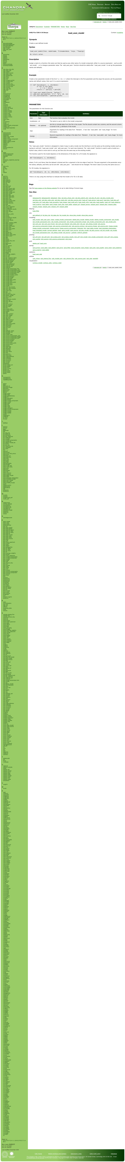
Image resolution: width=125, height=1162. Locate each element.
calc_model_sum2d (8, 80)
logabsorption (7, 485)
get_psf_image (7, 305)
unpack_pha (46, 206)
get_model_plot (111, 222)
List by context (6, 34)
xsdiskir (5, 905)
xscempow (6, 876)
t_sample (73, 232)
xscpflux (5, 898)
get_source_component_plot (62, 226)
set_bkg (5, 660)
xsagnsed (6, 797)
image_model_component (41, 228)
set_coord (6, 663)
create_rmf (6, 126)
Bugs (67, 26)
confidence (6, 102)
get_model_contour (8, 276)
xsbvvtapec (6, 861)
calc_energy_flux (45, 258)
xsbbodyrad (6, 802)
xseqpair (5, 918)
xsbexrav (5, 813)
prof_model (6, 591)
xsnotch (5, 974)
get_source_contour (78, 226)
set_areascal (6, 653)
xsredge (5, 1011)
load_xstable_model (9, 482)
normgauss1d (7, 506)
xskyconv (6, 956)
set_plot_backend (8, 685)
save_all (5, 618)
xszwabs (5, 1130)
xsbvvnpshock (7, 856)
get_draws (6, 239)
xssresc (5, 1029)
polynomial (6, 581)
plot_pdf (107, 237)
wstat (4, 788)
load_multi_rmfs (83, 202)
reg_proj (5, 604)
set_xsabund (6, 704)
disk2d (5, 148)
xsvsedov (6, 1077)
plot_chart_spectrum (9, 542)
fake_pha (6, 166)
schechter (6, 647)
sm (4, 749)
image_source (54, 228)
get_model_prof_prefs (9, 282)
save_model (65, 230)
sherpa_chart (7, 715)
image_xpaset (7, 413)
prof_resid (6, 592)
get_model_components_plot (11, 270)
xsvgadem (6, 1061)
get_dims (5, 238)
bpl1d (4, 63)
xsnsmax (5, 982)
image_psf (6, 404)
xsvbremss (6, 1051)
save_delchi (52, 248)
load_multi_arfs (73, 202)
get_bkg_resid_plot (61, 200)
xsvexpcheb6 (7, 1060)
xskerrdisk (6, 954)
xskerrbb (5, 951)
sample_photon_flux (9, 617)
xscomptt (6, 894)
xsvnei (5, 1068)
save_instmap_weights (9, 630)
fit (3, 170)
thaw (4, 760)
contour (5, 118)
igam (4, 385)
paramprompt (7, 525)
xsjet (4, 948)
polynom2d (6, 580)
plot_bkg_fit (6, 533)
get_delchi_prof (7, 236)
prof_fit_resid (7, 588)
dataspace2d (46, 198)
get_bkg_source (7, 201)
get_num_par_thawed (62, 224)
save (4, 643)
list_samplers (7, 447)
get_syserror (6, 354)
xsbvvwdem (6, 862)
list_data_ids (55, 215)
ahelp (104, 22)
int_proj (5, 417)
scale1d (5, 645)
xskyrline (5, 957)
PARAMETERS (55, 26)
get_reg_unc (6, 318)
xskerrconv (6, 953)
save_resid (108, 248)
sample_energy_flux (8, 614)
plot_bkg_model (7, 535)
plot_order (6, 560)
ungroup (5, 766)
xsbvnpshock (7, 844)
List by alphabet (7, 33)
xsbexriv (5, 814)
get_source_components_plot (11, 335)
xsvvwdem (6, 1091)
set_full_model (104, 230)
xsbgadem (6, 815)
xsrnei (5, 1017)
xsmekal (5, 968)
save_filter (67, 248)
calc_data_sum (7, 74)
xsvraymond (6, 1074)
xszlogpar (6, 1117)
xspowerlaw (6, 1002)
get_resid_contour (8, 320)
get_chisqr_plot (7, 208)
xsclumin (5, 884)
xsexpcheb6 (6, 923)
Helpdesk (114, 1154)
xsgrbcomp (6, 934)
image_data (6, 394)
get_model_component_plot (96, 222)
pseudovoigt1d (7, 597)
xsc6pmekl (6, 869)
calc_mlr (5, 79)
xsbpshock (6, 824)
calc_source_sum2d (9, 85)
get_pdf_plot (45, 237)
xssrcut (5, 1028)
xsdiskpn (5, 911)
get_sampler (6, 333)
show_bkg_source (87, 215)
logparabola (6, 487)
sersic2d (5, 651)
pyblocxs (5, 598)
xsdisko (5, 909)
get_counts (6, 216)
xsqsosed (6, 1006)
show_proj (6, 738)
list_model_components (10, 440)
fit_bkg (5, 168)
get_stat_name (7, 351)
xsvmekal (6, 1065)
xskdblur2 (6, 949)
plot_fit (5, 552)
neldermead (6, 502)
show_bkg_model (75, 215)
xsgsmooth (6, 938)
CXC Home (92, 4)
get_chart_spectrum (9, 206)
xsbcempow (6, 804)
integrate (80, 228)
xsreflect (5, 1012)
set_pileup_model (56, 232)
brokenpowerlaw (8, 65)
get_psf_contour (8, 304)
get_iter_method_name (9, 258)
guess (5, 373)
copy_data (6, 119)
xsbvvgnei (6, 854)
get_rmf (5, 328)
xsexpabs (6, 922)
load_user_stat (37, 254)
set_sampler (6, 695)
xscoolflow (6, 897)
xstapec (5, 1035)
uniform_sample (82, 232)
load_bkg (107, 200)
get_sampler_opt (8, 332)
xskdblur (5, 950)
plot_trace (68, 239)
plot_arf (5, 526)
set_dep (5, 669)
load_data (45, 202)
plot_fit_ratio (6, 549)
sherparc (5, 714)
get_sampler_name (8, 330)
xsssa (5, 1030)
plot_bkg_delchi (7, 528)
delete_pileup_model (9, 141)
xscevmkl (6, 877)
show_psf (6, 740)
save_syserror (37, 250)
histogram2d (7, 378)
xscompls (6, 887)
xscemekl (6, 875)
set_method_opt (8, 677)
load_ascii (100, 200)
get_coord (6, 215)
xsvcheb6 (6, 1054)
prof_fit (5, 589)
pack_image (53, 204)
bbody (5, 55)
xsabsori (5, 793)
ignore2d (5, 388)
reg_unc (5, 605)
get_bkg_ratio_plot (48, 200)
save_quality (100, 248)
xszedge (5, 1111)
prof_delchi (6, 586)
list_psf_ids (6, 445)
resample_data (7, 608)
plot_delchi (6, 545)
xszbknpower (7, 1106)
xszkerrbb (6, 1116)
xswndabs (6, 1096)
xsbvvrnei (6, 859)
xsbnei (5, 821)
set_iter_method (7, 676)
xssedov (5, 1018)
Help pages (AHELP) (8, 31)
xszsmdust (6, 1124)
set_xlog (5, 702)
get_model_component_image (76, 222)
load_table (45, 204)
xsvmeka (5, 1066)
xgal (4, 792)
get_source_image (91, 226)
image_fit (5, 397)
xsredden (6, 1010)
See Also (73, 26)
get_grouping (7, 251)
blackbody (6, 59)
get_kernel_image (8, 261)
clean (52, 219)
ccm (4, 92)
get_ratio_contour (8, 313)
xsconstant (6, 895)
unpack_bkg (103, 204)
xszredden (6, 1123)
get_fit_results (7, 249)
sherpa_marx (7, 719)
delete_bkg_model (78, 219)
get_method (6, 267)
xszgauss (6, 1112)
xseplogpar (6, 917)
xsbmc (5, 820)
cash (4, 91)
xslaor (5, 960)
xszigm (5, 1114)
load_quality (100, 202)
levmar (5, 428)
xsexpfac (5, 926)
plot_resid (6, 567)
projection (6, 594)
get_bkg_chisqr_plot (67, 198)
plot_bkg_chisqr (7, 527)
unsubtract (6, 780)
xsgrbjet (5, 936)
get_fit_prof (6, 248)
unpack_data (112, 204)
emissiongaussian (8, 154)
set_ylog (5, 711)
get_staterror (7, 349)
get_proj (5, 303)
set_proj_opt (6, 687)
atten (4, 50)
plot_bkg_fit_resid (8, 532)
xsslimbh (5, 1022)
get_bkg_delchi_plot (81, 198)
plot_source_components (10, 571)
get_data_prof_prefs (9, 228)
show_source (7, 741)
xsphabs (5, 998)
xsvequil (5, 1058)
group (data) (6, 372)
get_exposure (7, 243)
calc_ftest (6, 76)
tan (4, 759)
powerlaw (6, 582)
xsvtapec (5, 1078)
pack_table (68, 204)
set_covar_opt (7, 665)
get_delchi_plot (7, 233)
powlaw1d (6, 583)
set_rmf (5, 691)
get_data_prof (7, 229)
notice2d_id (6, 508)
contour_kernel (7, 110)
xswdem (5, 1095)
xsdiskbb (5, 904)
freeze (5, 172)
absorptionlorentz (8, 45)
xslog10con (6, 961)
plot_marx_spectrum (9, 555)
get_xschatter (7, 358)
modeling (120, 32)
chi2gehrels (6, 96)
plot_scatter (36, 239)
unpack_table (63, 206)
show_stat (6, 742)
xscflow (5, 878)
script (4, 648)
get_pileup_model (91, 224)
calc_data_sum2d (8, 73)
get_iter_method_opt (9, 259)
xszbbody (6, 1105)
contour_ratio (47, 263)
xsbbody (5, 803)
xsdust (5, 914)
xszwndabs (6, 1131)
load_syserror (37, 204)
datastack (54, 198)
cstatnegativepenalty (9, 127)
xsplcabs (5, 1000)
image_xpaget (7, 411)
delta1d (5, 144)
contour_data (7, 107)
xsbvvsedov (6, 860)
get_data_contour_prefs (10, 222)
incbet (5, 414)
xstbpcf (5, 1041)
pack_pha (61, 204)
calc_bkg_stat (7, 70)
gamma (5, 176)
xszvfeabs (6, 1128)
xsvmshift (6, 1067)
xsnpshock (6, 976)
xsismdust (6, 946)
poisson (5, 577)
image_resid (6, 406)
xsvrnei (5, 1075)
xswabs (5, 1094)
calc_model (6, 82)
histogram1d (6, 377)
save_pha (92, 248)
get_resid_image (8, 321)
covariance (6, 121)
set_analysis (6, 652)
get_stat (5, 352)
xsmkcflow (6, 971)
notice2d (5, 511)
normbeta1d (6, 505)
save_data (44, 248)
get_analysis (6, 180)
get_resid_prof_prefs (9, 323)
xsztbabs (6, 1125)
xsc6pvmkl (6, 870)
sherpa (5, 722)
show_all (5, 724)
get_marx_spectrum (9, 264)
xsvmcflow (6, 1063)
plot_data (6, 544)
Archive (107, 4)
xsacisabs (6, 794)
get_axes (5, 184)
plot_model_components (10, 556)
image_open (6, 403)
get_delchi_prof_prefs (9, 234)
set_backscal (7, 656)
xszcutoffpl (6, 1108)
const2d (5, 106)
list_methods (7, 437)
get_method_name (8, 265)
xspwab (5, 1005)
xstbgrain (6, 1040)
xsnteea (5, 984)
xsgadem (6, 929)
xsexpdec (6, 925)
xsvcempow (6, 1052)
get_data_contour (8, 223)
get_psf (5, 307)
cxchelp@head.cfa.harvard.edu (35, 1158)
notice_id (5, 512)
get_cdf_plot (37, 237)
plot (4, 576)
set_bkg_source (94, 230)
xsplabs (5, 999)
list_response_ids (8, 446)
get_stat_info (7, 350)
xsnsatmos (6, 978)
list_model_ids (64, 215)
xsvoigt (5, 1071)
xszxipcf (5, 1134)
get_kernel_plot (7, 262)
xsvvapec (6, 1079)
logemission (6, 486)
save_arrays (36, 248)
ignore (5, 392)
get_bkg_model (7, 193)
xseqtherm (6, 920)
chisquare (6, 99)
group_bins (6, 367)
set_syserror (6, 699)
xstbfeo (5, 1038)
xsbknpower (6, 819)
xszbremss (6, 1107)
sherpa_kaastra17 (8, 718)
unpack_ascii (95, 204)
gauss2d (5, 178)
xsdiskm (5, 907)
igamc (5, 383)
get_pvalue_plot (56, 237)
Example (47, 26)
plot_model (84, 237)
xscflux (5, 880)
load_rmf (107, 202)
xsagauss (6, 796)
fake (59, 198)
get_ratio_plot (7, 316)
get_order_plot (74, 224)
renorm (5, 607)
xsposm (5, 1001)
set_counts (6, 664)
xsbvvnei (5, 855)
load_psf (5, 469)
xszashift (5, 1102)
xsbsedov (6, 827)
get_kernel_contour (8, 260)
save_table (45, 250)
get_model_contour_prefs (10, 274)
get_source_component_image (42, 226)
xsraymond (6, 1007)
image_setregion (8, 408)
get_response (7, 326)
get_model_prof (7, 283)
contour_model (37, 263)
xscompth (6, 893)
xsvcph (5, 1057)
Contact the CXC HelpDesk (109, 19)
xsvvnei (5, 1084)
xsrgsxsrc (6, 1016)
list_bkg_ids (46, 215)
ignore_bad (6, 389)
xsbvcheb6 (6, 833)
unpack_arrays (85, 204)
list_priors (6, 443)
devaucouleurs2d (8, 147)
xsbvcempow (7, 832)
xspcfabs (6, 991)
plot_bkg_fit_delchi (8, 530)
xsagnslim (6, 798)
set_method (6, 679)
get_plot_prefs (7, 296)
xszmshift (6, 1118)
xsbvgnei (5, 842)
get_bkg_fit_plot (94, 198)
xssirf (4, 1021)
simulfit (5, 746)
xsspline (5, 1027)
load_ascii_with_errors (9, 453)
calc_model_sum (57, 258)
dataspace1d (37, 198)
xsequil (5, 921)
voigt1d (5, 784)
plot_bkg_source (8, 538)
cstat (4, 129)
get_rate (5, 312)
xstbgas (5, 1039)
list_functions (7, 435)
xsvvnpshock (7, 1085)
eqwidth (95, 258)
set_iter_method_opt (9, 675)
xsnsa (5, 979)
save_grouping (75, 248)
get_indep (6, 253)
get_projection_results (9, 299)
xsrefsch (5, 1013)
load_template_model (40, 230)
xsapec (5, 799)
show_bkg (6, 727)
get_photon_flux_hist (9, 294)
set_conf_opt (7, 662)
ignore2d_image (7, 387)
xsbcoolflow (6, 808)
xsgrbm (5, 937)
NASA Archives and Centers (57, 1154)
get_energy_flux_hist (9, 240)
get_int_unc (6, 256)
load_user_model (8, 480)
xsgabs (5, 928)
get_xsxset (6, 362)
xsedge (5, 915)
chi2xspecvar (7, 98)
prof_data (6, 584)
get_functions (7, 250)
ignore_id (5, 391)
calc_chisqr (36, 258)
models (5, 495)
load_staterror (115, 202)
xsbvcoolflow (7, 836)
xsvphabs (6, 1072)
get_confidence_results (9, 209)
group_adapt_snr (8, 365)
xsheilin (5, 940)
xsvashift (5, 1050)
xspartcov (6, 990)
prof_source (6, 593)
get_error (5, 242)
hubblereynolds (7, 379)
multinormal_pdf (7, 497)
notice (5, 513)
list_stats (5, 448)
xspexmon (6, 994)
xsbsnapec (6, 828)
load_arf (85, 200)
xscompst (6, 891)
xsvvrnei (5, 1088)
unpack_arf (76, 204)
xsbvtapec (6, 849)
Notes (63, 26)
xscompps (6, 889)
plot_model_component (95, 237)
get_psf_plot (6, 306)
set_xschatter (7, 705)
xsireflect (5, 944)
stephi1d (5, 752)
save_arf (5, 619)
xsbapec (5, 800)
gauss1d (5, 177)
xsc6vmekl (6, 871)
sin (4, 747)
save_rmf (6, 637)
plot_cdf (77, 237)
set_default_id (7, 668)
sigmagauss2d (7, 744)
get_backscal (7, 186)
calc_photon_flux (68, 258)
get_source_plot (103, 226)
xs (4, 1135)
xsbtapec (6, 830)
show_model (7, 737)
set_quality (6, 690)
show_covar (6, 730)
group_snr (6, 369)
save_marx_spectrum (9, 631)
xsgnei (5, 932)
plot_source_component (57, 239)
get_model (115, 219)
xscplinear (6, 900)
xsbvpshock (6, 845)
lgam (4, 429)
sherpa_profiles (7, 720)
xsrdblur (5, 1009)
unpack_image (37, 206)
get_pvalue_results (68, 237)
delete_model (89, 219)
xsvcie (5, 1055)
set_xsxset (6, 709)
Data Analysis (116, 4)
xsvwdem (6, 1092)
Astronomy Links (76, 1154)
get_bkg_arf (6, 187)
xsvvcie (5, 1080)
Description (39, 26)
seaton (5, 649)
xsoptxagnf (6, 988)
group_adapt (6, 366)
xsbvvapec (6, 850)
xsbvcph (5, 837)
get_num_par (37, 224)
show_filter (6, 732)
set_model (113, 230)
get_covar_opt (7, 219)
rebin (4, 602)
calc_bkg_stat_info (8, 69)
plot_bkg (5, 539)
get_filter (5, 244)
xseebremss (6, 916)
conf (4, 103)
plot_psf (5, 564)
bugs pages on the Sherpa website (46, 188)
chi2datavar (6, 95)
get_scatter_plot (7, 334)
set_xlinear (6, 701)
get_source (101, 224)
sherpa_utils (6, 721)
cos (4, 120)
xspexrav (5, 995)
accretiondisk (7, 47)
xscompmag (6, 888)
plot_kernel (6, 554)
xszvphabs (6, 1129)
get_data (5, 231)
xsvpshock (6, 1073)
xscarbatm (6, 873)
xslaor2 (5, 959)
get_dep (5, 237)
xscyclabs (6, 903)
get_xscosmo (7, 360)
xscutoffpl (6, 901)
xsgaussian (6, 931)
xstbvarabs (6, 1044)
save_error (59, 248)
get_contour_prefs (8, 214)
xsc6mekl (6, 867)
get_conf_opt (7, 210)
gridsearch (6, 363)
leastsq (5, 426)
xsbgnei (5, 816)
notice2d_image (7, 510)
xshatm (5, 939)
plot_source (44, 239)
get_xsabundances (8, 356)
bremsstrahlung (7, 64)
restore (5, 610)
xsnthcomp (6, 985)
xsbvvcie (5, 852)
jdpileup (5, 423)
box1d (5, 60)
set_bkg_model (84, 230)
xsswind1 (6, 1034)
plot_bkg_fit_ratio (8, 531)
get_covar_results (8, 220)
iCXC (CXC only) (95, 1154)
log (4, 488)
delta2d (5, 145)
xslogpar (5, 963)
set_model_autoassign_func (41, 232)
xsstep (5, 1033)
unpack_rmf (55, 206)
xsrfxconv (6, 1015)
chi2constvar (7, 93)
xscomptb (6, 892)
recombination (7, 603)
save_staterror (117, 248)
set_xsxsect (6, 708)
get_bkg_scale (7, 199)
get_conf (5, 212)
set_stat (5, 698)
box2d (5, 62)
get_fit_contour (7, 245)
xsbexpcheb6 (7, 811)
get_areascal (6, 181)
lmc (4, 450)
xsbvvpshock (7, 858)
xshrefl (5, 943)
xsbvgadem (6, 841)
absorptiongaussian (8, 44)
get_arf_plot (6, 182)
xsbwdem (6, 866)
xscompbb (6, 886)
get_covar (6, 221)
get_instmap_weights (9, 254)
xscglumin (6, 881)
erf (4, 158)
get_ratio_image (7, 315)
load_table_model (92, 228)
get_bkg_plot (37, 200)
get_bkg (5, 204)
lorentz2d (6, 491)
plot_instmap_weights (9, 553)
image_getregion (8, 398)
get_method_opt (8, 266)
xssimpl (5, 1019)
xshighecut (6, 942)
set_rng (5, 692)
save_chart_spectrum (9, 621)
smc (4, 748)
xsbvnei (5, 843)
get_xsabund (7, 357)
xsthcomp (6, 1045)
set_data (5, 666)
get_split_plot (7, 348)
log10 (4, 484)
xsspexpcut (6, 1026)
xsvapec (5, 1047)
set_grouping (7, 674)
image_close (6, 393)
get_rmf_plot (7, 327)
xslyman (5, 967)
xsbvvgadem (7, 853)
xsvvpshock (6, 1086)
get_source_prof (8, 344)
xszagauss (6, 1101)
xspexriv (5, 996)
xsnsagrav (6, 977)
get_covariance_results (9, 217)
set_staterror (6, 697)
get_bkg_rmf (6, 198)
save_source (74, 230)
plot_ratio (6, 566)
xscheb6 (5, 882)
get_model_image (8, 277)
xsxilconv (6, 1097)
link (85, 228)
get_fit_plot (6, 247)
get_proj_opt (7, 300)
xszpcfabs (6, 1119)
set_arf (5, 654)
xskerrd (5, 955)
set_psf (5, 688)
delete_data (6, 137)
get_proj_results (7, 301)
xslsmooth (6, 966)
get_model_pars (7, 278)
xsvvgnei (5, 1083)
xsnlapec (5, 973)
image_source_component (68, 228)
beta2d (5, 58)
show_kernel (6, 735)
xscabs (5, 872)
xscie (4, 883)
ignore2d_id (6, 386)
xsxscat (5, 1100)
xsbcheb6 (6, 805)
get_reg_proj (6, 317)
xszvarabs (6, 1127)
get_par (82, 224)
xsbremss (6, 825)
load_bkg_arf (114, 200)
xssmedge (6, 1023)
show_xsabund (7, 743)
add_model (36, 219)
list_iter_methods (8, 436)
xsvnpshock (6, 1069)
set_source (66, 232)
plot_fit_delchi (7, 548)
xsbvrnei (5, 847)
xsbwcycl (6, 865)
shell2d (5, 713)
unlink (4, 768)
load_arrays (92, 200)
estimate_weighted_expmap (11, 160)
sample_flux (6, 615)
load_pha (92, 202)
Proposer (100, 4)
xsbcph (5, 809)
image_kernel (7, 399)
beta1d (5, 57)
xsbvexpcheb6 (7, 839)
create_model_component (63, 219)
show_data (6, 731)
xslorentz (5, 965)
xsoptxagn (6, 989)
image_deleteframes (9, 396)
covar (4, 123)
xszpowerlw (6, 1122)
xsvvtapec (6, 1090)
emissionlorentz (7, 155)
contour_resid (57, 263)
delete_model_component (102, 219)
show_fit (5, 733)
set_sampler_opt (8, 693)
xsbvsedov (6, 848)
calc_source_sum (80, 258)
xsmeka (5, 970)
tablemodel (6, 758)
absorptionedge (7, 43)
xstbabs (5, 1036)
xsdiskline (6, 906)
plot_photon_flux (8, 563)
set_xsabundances (8, 703)
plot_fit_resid (7, 550)
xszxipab (5, 1133)
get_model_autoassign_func (42, 222)
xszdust (5, 1110)
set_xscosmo (7, 707)
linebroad (5, 430)
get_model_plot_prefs (9, 279)
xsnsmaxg (6, 981)
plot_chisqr (6, 543)
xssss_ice (6, 1032)
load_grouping (54, 202)
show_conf (6, 729)
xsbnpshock (6, 822)
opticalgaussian (7, 517)
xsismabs (6, 945)
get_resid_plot (7, 322)
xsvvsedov (6, 1089)
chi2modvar (6, 97)
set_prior (5, 686)
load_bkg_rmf (37, 202)
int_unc (5, 419)
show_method (7, 736)
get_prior (5, 298)
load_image (63, 202)
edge (4, 152)
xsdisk (5, 912)
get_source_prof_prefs (9, 343)
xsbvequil (6, 838)
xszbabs (5, 1103)
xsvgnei (5, 1062)
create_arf (6, 124)
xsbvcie (5, 834)
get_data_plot (7, 227)
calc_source (6, 87)
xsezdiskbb (6, 927)
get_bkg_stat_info (8, 203)
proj (4, 595)
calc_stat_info (7, 89)
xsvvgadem (6, 1082)
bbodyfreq (6, 54)
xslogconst (6, 962)
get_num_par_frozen (48, 224)
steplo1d (5, 753)
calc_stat (89, 258)
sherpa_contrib (7, 716)
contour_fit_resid (8, 108)
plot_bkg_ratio (7, 536)
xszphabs (6, 1120)
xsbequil (5, 810)
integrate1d (6, 415)
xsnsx (5, 983)
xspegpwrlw (6, 993)
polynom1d (6, 578)
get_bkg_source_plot (74, 200)
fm (4, 171)
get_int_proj (6, 255)
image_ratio (6, 405)
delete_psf (36, 243)
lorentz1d (5, 490)
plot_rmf (5, 569)
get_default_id (37, 215)
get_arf (5, 183)
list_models (6, 439)
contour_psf (6, 113)
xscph (5, 899)
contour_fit (6, 109)
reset (59, 230)
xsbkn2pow (6, 817)
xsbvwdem (6, 864)
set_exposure (7, 670)
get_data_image (7, 225)
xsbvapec (6, 831)
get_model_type (7, 284)
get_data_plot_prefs (9, 226)
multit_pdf (6, 499)
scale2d (5, 646)
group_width (6, 371)
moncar (5, 496)
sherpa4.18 (97, 22)
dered (4, 146)
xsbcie (5, 807)
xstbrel (5, 1043)
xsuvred (5, 1046)
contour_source (7, 117)
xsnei (4, 972)
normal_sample (52, 230)
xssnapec (6, 1024)
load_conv (43, 243)
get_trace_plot (7, 355)
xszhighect (6, 1113)
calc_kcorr (6, 78)
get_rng (5, 329)
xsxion (5, 1099)
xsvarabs (5, 1049)
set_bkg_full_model (8, 657)
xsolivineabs (6, 987)
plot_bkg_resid (7, 537)
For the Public (116, 8)
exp (4, 162)
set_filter (5, 671)
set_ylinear (6, 710)
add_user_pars (45, 219)
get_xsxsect (6, 361)
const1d (5, 104)
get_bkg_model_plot (107, 198)
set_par (5, 682)
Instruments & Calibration (101, 8)
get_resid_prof (7, 324)
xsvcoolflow (6, 1056)
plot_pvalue (114, 237)
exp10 (5, 161)
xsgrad (5, 933)
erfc (4, 157)
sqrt (4, 750)
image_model (113, 226)
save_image (85, 248)
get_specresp (7, 346)
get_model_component (58, 222)
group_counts (7, 368)
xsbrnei (5, 826)
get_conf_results (8, 211)
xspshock (6, 1004)
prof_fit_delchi (7, 587)
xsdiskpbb (6, 910)
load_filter (36, 211)
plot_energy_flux (7, 547)
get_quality (6, 311)
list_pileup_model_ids (9, 442)
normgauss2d (7, 507)
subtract (5, 754)
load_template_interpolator (107, 228)
